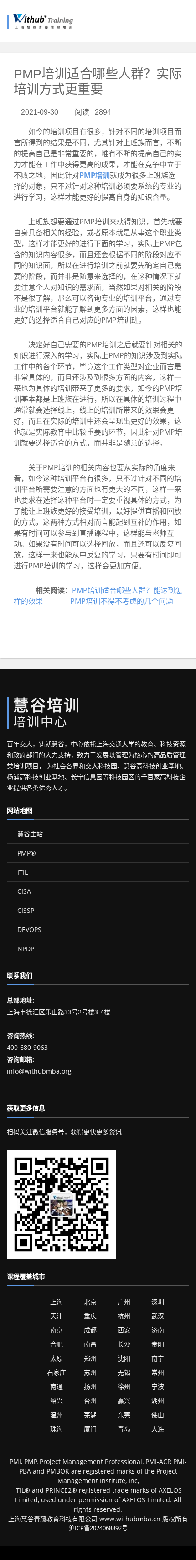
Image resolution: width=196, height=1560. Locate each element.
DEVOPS (28, 929)
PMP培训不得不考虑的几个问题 (121, 601)
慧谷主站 (29, 834)
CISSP (24, 910)
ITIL (21, 872)
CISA (23, 891)
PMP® (25, 853)
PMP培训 (94, 175)
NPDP (24, 948)
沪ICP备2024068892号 (98, 1528)
